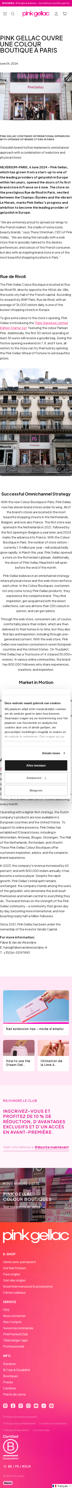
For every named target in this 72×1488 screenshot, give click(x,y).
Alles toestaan (36, 765)
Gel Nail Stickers (14, 1268)
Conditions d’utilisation (53, 1423)
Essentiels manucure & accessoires (28, 1286)
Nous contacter (14, 1316)
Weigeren (36, 790)
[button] (62, 1486)
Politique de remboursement (20, 1416)
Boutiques (10, 1376)
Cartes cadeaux (14, 1292)
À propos (9, 1364)
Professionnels (13, 1346)
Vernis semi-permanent (19, 1262)
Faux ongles (11, 1274)
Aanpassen (33, 777)
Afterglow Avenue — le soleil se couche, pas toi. (36, 3)
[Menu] (5, 13)
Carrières (9, 1388)
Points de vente (14, 1394)
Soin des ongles (14, 1280)
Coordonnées (41, 1430)
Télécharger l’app (15, 1340)
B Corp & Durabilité (16, 1370)
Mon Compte (12, 1322)
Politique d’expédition (16, 1430)
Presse (8, 1382)
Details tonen (51, 753)
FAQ (6, 1310)
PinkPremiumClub (15, 1334)
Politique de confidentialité (19, 1423)
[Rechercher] (13, 13)
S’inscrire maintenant (52, 1147)
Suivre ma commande (18, 1328)
